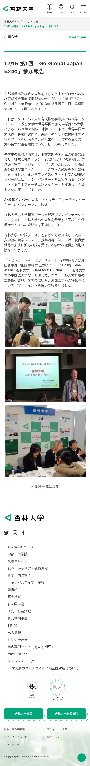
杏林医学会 (16, 604)
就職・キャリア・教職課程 (28, 568)
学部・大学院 (18, 554)
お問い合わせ (18, 639)
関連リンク (53, 737)
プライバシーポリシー (59, 729)
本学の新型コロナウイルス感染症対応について (43, 668)
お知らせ (33, 21)
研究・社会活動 (19, 611)
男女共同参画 (18, 618)
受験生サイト (18, 561)
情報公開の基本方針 (15, 729)
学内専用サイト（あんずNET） (31, 647)
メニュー (74, 36)
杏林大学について (21, 547)
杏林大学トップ (13, 21)
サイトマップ (11, 745)
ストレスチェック (21, 661)
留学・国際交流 (19, 575)
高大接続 (14, 597)
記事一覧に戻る (47, 486)
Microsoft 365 (17, 654)
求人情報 (14, 632)
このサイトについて (15, 737)
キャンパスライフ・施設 (26, 582)
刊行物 (13, 625)
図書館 (13, 589)
